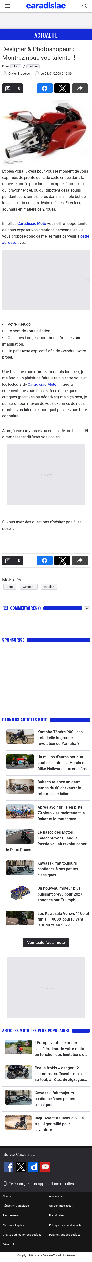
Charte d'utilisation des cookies (22, 1234)
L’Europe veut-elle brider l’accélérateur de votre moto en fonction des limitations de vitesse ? (61, 1049)
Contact (8, 1196)
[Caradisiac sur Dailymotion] (33, 1167)
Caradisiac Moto (31, 223)
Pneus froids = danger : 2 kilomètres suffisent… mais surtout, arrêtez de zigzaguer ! (60, 1074)
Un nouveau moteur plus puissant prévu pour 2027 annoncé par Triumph (60, 894)
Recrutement (11, 1215)
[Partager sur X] (63, 86)
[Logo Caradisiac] (46, 10)
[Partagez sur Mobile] (81, 86)
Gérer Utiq (9, 1244)
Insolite (49, 586)
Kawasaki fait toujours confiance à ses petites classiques (58, 869)
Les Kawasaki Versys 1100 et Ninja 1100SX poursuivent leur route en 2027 (63, 919)
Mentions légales (13, 1225)
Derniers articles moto (25, 719)
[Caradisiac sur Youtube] (45, 1167)
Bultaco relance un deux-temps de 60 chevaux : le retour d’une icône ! (59, 788)
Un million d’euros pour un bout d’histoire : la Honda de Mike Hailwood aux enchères (63, 763)
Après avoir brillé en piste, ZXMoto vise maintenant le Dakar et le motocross (61, 813)
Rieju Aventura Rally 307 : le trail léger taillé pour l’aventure (59, 1124)
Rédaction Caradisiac (16, 1205)
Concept (28, 586)
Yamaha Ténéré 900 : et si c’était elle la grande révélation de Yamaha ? (61, 738)
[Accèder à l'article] (20, 736)
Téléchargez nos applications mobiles (41, 1183)
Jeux (10, 586)
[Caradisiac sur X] (21, 1167)
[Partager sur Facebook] (45, 86)
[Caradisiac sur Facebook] (9, 1167)
